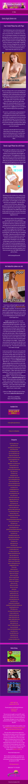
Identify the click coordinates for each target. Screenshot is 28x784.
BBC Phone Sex (14, 461)
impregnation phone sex (14, 537)
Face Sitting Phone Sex (14, 511)
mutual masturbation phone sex (14, 547)
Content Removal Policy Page (15, 729)
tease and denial (14, 627)
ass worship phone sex (14, 453)
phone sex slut (14, 583)
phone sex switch (14, 585)
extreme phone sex (14, 507)
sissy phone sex (14, 601)
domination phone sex (14, 497)
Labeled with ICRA (13, 704)
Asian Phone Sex (14, 449)
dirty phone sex (14, 495)
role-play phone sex (14, 595)
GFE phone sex (14, 523)
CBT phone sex (14, 471)
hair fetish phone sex (14, 531)
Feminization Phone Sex (14, 515)
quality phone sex (14, 593)
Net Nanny (14, 710)
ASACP (12, 702)
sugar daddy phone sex (14, 619)
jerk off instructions (14, 539)
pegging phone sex (14, 565)
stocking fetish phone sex (14, 611)
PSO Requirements (14, 764)
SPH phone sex (14, 609)
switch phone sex (14, 621)
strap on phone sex (14, 613)
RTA (16, 702)
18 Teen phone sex (14, 443)
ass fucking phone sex (14, 451)
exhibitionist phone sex (14, 505)
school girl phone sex (14, 599)
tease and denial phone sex (14, 629)
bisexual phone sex (14, 465)
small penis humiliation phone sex (14, 605)
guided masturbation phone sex (14, 529)
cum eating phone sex (14, 493)
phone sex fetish (14, 575)
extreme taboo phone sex (14, 509)
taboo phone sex (14, 623)
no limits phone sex (14, 549)
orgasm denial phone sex (14, 553)
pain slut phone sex (14, 555)
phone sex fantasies (14, 571)
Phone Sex (14, 567)
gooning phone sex (14, 527)
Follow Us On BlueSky (14, 431)
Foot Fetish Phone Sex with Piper (14, 26)
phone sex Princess (14, 579)
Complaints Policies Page (18, 727)
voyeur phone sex (14, 637)
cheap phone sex (14, 475)
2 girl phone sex (14, 445)
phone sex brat (14, 569)
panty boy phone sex (14, 557)
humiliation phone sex (14, 535)
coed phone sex (14, 487)
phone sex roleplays (14, 581)
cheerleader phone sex (14, 477)
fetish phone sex (14, 517)
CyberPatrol (14, 709)
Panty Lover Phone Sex (14, 561)
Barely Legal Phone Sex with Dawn (14, 145)
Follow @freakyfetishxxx (14, 422)
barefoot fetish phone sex (14, 457)
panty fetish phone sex (14, 559)
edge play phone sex (14, 499)
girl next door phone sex (14, 525)
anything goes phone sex (14, 447)
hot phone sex (14, 533)
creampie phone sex (14, 489)
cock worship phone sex (14, 483)
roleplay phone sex (14, 597)
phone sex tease (14, 587)
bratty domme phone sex (14, 469)
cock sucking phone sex (14, 479)
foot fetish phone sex (14, 521)
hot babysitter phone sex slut (14, 266)
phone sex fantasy (14, 573)
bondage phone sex (14, 467)
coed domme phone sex (14, 485)
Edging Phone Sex (14, 501)
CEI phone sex (14, 473)
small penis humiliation (14, 603)
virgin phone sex (14, 635)
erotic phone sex (14, 503)
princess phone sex (14, 591)
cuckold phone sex (14, 491)
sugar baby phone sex (14, 617)
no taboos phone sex (14, 551)
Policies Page (8, 727)
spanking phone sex (14, 607)
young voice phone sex (14, 639)
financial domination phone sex (14, 519)
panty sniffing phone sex (14, 563)
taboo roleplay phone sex (14, 625)
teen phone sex (14, 631)
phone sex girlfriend (14, 577)
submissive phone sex (14, 615)
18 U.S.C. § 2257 (17, 749)
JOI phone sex (14, 541)
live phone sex (14, 545)
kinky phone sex (14, 543)
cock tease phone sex (14, 481)
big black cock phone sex (14, 463)
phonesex (14, 589)
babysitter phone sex (14, 455)
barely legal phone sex (14, 459)
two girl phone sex (14, 633)
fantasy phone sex (14, 513)
